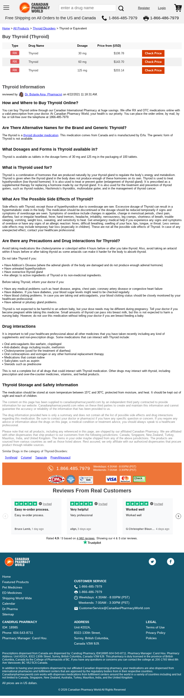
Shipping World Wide (17, 598)
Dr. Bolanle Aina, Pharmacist (43, 94)
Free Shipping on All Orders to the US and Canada (50, 18)
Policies (151, 638)
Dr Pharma (10, 609)
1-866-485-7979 (123, 18)
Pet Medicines (12, 587)
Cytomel (26, 457)
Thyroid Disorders (44, 28)
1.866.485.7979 (73, 468)
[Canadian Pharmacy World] (34, 12)
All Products (21, 28)
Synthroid (11, 457)
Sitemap (8, 614)
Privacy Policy (155, 632)
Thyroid (33, 53)
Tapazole (41, 457)
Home (6, 28)
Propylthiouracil (60, 457)
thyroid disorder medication (40, 135)
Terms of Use (155, 627)
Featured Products (15, 582)
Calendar (8, 603)
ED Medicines (12, 593)
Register (144, 8)
